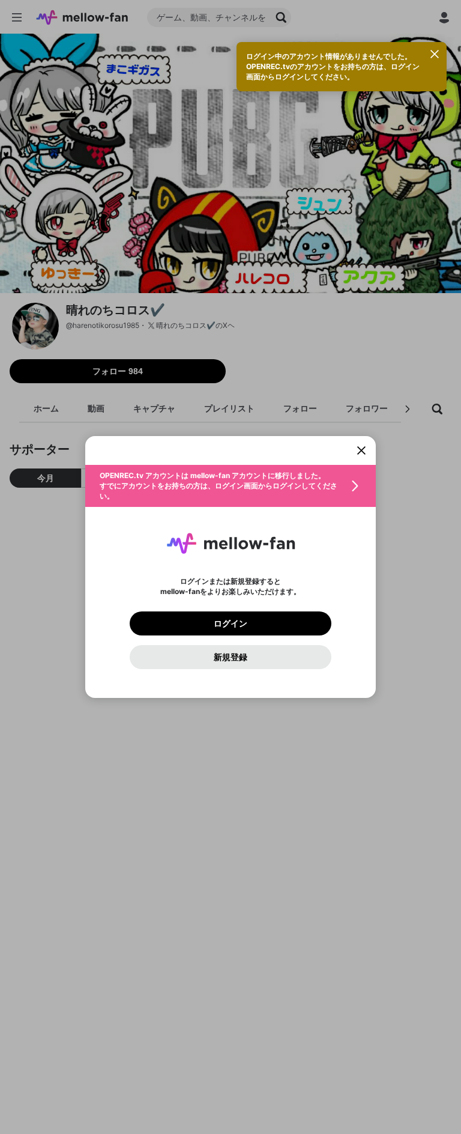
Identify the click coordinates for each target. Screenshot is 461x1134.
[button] (230, 486)
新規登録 (230, 657)
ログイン (230, 623)
